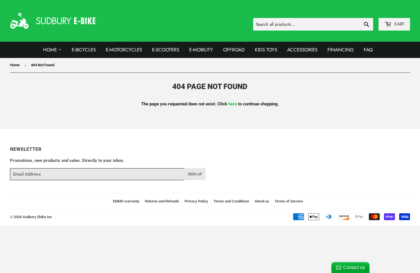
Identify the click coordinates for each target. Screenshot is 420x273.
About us (262, 201)
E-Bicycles (84, 49)
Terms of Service (289, 201)
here (232, 104)
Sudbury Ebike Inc (37, 217)
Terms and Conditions (231, 201)
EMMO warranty (126, 201)
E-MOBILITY (201, 49)
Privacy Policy (196, 201)
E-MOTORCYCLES (124, 49)
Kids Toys (266, 49)
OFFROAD (234, 49)
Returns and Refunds (162, 201)
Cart (398, 24)
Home (50, 49)
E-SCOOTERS (165, 49)
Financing (340, 49)
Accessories (302, 49)
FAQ (368, 49)
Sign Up (195, 174)
